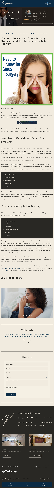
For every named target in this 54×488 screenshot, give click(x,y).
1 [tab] (23, 342)
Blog (32, 422)
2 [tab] (25, 342)
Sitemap (37, 479)
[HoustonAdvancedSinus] (18, 417)
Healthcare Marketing (44, 478)
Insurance (34, 425)
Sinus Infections (27, 315)
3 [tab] (28, 342)
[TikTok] (27, 417)
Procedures (21, 422)
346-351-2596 (45, 418)
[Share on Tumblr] (17, 278)
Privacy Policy (17, 479)
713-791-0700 (7, 270)
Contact (41, 425)
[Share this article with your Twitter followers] (13, 278)
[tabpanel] (27, 303)
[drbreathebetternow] (23, 417)
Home (2, 33)
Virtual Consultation (45, 422)
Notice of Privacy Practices (26, 479)
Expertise (20, 425)
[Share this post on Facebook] (9, 278)
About (28, 422)
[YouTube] (32, 417)
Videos (28, 425)
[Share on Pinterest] (20, 278)
